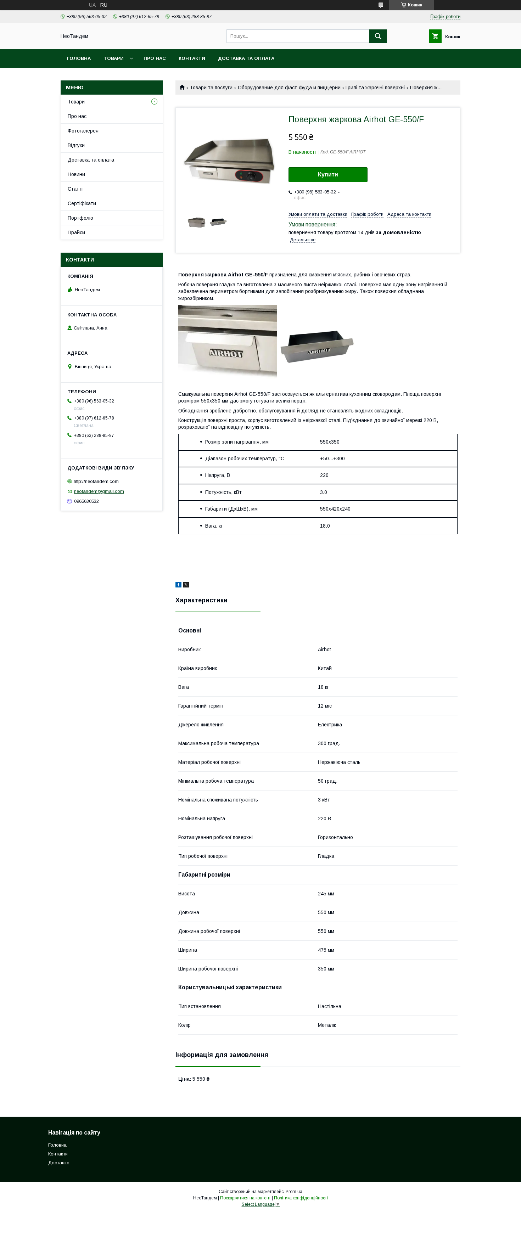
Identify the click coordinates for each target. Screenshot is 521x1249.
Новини (76, 174)
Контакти (192, 58)
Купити (328, 174)
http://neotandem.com (96, 481)
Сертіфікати (82, 203)
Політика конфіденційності (301, 1197)
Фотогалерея (83, 131)
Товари (113, 58)
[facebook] (178, 586)
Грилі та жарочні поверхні (375, 87)
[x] (186, 586)
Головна (79, 58)
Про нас (155, 58)
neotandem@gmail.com (99, 491)
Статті (75, 189)
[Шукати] (378, 36)
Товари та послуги (211, 87)
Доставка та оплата (246, 58)
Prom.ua (294, 1191)
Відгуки (76, 145)
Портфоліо (80, 218)
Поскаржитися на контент (245, 1197)
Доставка (58, 1162)
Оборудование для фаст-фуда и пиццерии (289, 87)
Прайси (76, 232)
